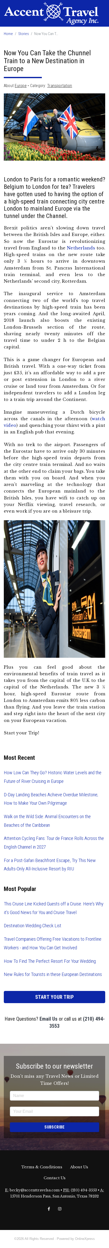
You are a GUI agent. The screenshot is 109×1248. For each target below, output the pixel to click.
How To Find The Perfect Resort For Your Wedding (50, 961)
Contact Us (54, 1177)
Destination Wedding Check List (32, 926)
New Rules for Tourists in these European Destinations (53, 974)
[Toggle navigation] (8, 30)
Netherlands (81, 247)
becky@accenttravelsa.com (35, 1190)
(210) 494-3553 (84, 1190)
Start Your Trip (54, 997)
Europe (20, 85)
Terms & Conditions (41, 1167)
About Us (79, 1167)
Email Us (49, 1019)
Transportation (59, 85)
